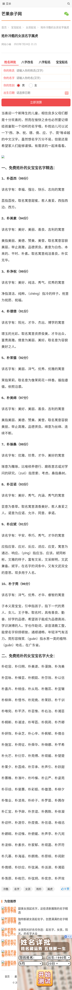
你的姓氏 (9, 70)
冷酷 (5, 889)
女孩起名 (31, 27)
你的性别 (9, 85)
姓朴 (39, 889)
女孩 (27, 889)
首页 (4, 27)
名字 (16, 889)
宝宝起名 (16, 27)
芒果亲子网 (11, 13)
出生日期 (9, 92)
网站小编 (6, 44)
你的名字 (9, 77)
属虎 (50, 889)
